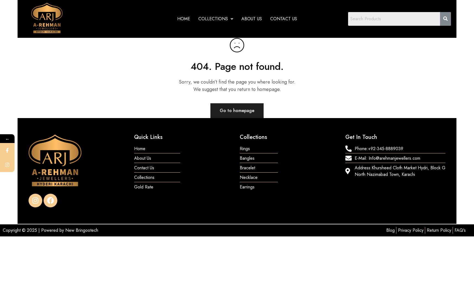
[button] (215, 19)
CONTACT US (283, 19)
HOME (183, 19)
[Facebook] (50, 200)
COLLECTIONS (213, 19)
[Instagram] (35, 200)
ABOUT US (251, 19)
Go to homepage (237, 110)
